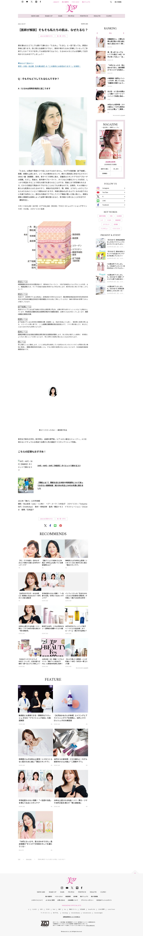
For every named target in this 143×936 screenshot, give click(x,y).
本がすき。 (56, 913)
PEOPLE (71, 16)
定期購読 (104, 173)
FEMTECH (84, 16)
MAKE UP (48, 16)
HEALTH (97, 16)
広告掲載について (73, 900)
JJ (28, 909)
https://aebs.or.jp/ (90, 925)
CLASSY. (34, 909)
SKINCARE (35, 16)
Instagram (105, 188)
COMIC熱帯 (101, 909)
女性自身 (82, 909)
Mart (54, 909)
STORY (48, 909)
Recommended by (80, 668)
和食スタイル (73, 909)
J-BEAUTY (56, 2)
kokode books (87, 913)
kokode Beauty (75, 913)
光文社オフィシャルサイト (104, 900)
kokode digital (98, 913)
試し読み (116, 169)
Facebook (105, 205)
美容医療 (68, 896)
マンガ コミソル (45, 913)
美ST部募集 (118, 2)
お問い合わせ (61, 900)
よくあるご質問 (50, 900)
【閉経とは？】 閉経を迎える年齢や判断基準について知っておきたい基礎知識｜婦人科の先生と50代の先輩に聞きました (60, 485)
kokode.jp (65, 913)
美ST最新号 (65, 2)
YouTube (105, 192)
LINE (104, 201)
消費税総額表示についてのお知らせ (71, 917)
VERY (41, 909)
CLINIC (109, 16)
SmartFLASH (91, 909)
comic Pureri (111, 909)
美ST (59, 909)
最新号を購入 (104, 169)
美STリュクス (86, 2)
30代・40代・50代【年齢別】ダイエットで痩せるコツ (59, 465)
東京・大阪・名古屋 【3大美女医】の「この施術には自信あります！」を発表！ (49, 66)
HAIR (60, 16)
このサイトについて (37, 900)
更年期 (75, 896)
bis (65, 909)
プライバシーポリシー (87, 900)
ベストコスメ (75, 2)
